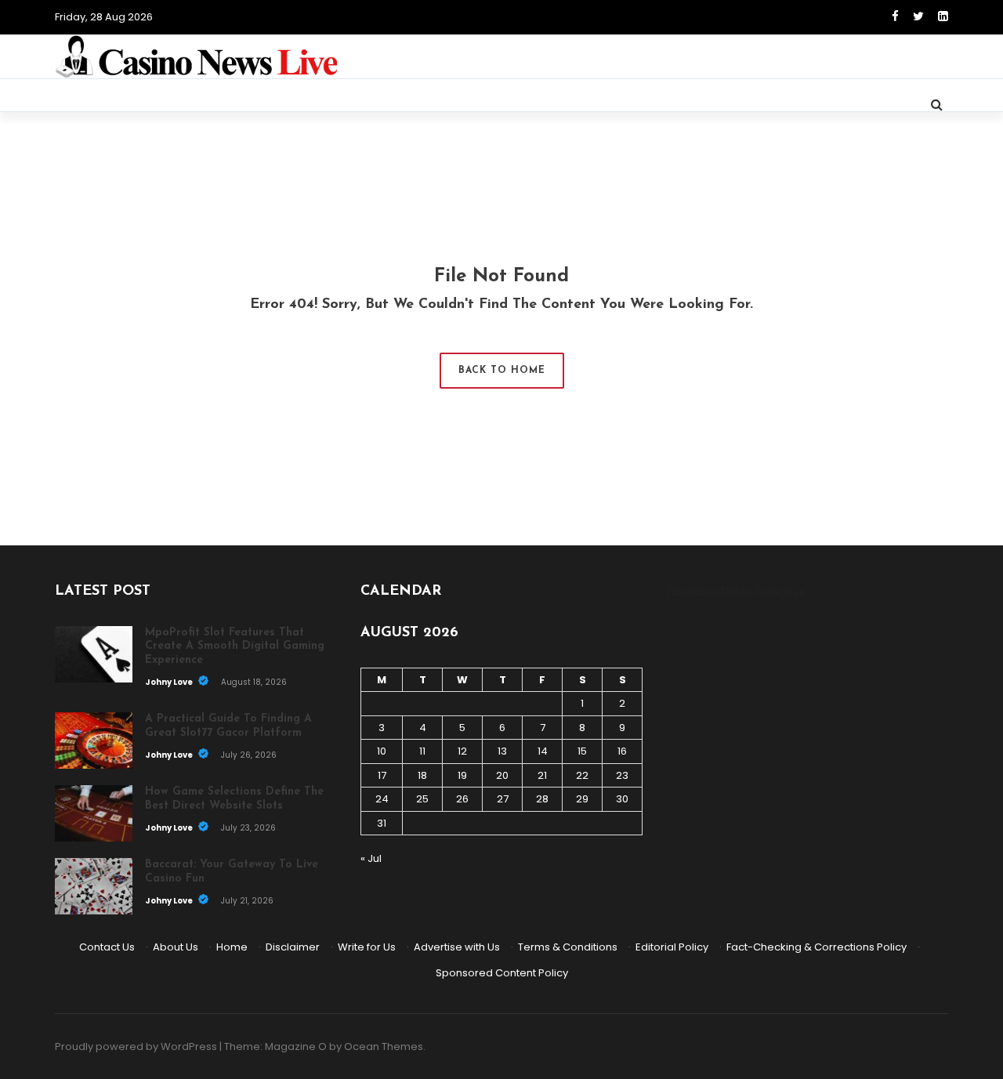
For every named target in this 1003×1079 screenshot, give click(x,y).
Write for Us (367, 947)
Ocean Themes (383, 1046)
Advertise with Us (457, 947)
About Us (175, 947)
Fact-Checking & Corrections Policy (816, 947)
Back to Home (501, 370)
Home (232, 947)
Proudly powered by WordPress (136, 1046)
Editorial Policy (671, 947)
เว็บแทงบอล (779, 592)
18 (422, 775)
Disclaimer (293, 947)
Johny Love (169, 682)
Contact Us (107, 947)
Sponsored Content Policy (502, 972)
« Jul (371, 858)
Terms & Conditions (567, 947)
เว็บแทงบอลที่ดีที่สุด (708, 592)
